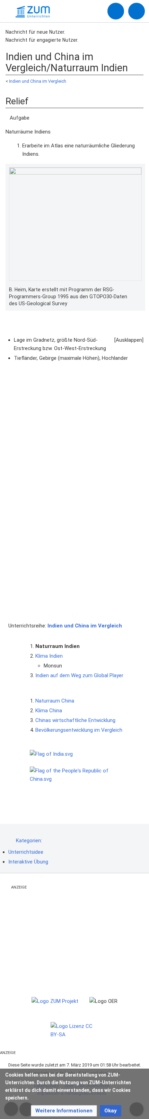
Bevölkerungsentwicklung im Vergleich (78, 730)
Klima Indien (49, 656)
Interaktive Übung (28, 862)
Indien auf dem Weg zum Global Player (79, 675)
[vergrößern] (138, 289)
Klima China (48, 710)
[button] (64, 1111)
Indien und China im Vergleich (37, 81)
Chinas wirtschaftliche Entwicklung (75, 720)
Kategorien (28, 840)
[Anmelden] (115, 11)
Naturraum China (54, 701)
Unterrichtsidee (25, 852)
